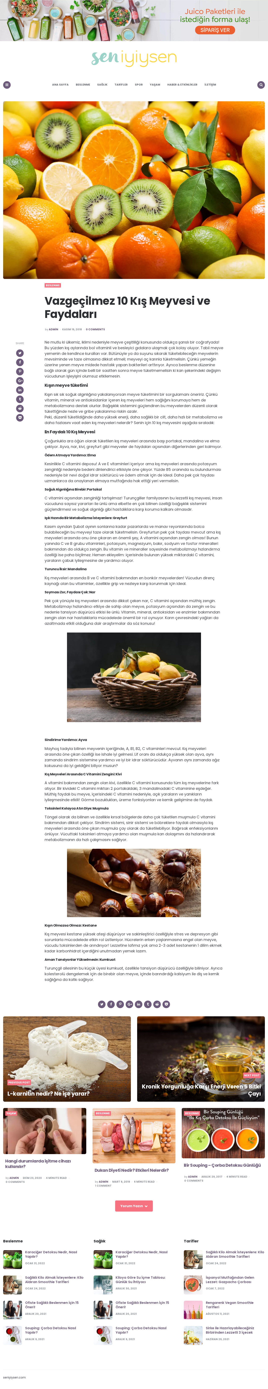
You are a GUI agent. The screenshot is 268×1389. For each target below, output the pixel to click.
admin (53, 329)
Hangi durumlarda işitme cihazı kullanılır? (38, 1163)
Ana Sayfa (60, 85)
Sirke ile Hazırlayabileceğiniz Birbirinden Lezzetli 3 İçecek (230, 1330)
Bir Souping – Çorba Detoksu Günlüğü (222, 1165)
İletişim (210, 85)
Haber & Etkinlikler (182, 85)
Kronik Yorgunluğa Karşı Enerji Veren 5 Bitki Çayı (201, 1090)
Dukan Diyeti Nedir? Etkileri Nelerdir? (132, 1170)
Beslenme (83, 85)
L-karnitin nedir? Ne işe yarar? (48, 1093)
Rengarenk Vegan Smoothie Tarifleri (230, 1305)
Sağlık (102, 85)
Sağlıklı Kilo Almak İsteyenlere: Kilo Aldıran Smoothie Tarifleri (54, 1279)
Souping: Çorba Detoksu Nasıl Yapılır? (50, 1330)
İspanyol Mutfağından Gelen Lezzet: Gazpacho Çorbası (230, 1279)
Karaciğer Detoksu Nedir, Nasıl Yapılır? (51, 1254)
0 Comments (95, 329)
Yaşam (155, 85)
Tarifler (121, 85)
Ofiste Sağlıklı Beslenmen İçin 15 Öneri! (52, 1305)
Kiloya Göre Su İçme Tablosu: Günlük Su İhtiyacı (140, 1279)
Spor (139, 85)
